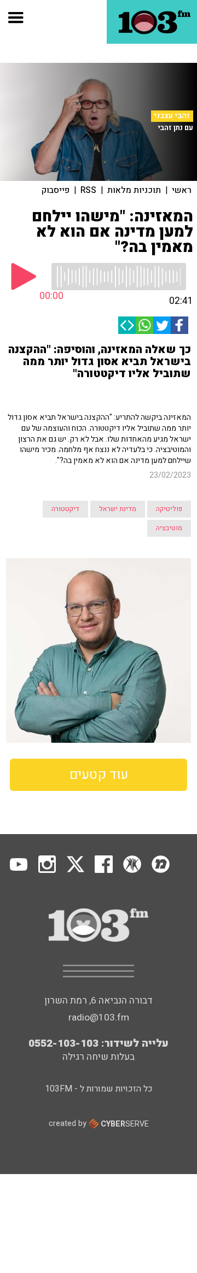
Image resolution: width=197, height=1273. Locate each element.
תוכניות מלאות (134, 190)
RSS (88, 190)
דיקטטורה (65, 509)
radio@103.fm (98, 1017)
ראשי (182, 190)
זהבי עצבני (172, 115)
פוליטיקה (169, 509)
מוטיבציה (169, 528)
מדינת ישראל (117, 509)
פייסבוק (55, 190)
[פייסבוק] (179, 325)
